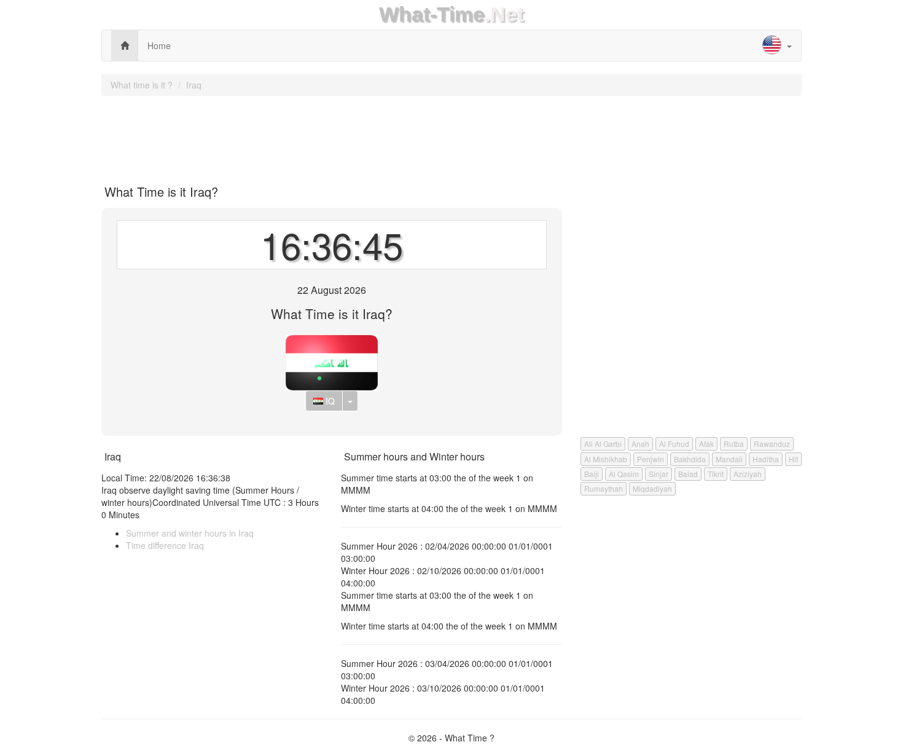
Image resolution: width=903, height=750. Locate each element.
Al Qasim (624, 473)
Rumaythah (603, 488)
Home (159, 45)
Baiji (591, 473)
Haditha (765, 459)
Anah (640, 443)
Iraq (193, 85)
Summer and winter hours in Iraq (190, 533)
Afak (706, 443)
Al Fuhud (674, 443)
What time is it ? (142, 85)
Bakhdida (690, 459)
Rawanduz (772, 443)
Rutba (734, 443)
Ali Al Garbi (603, 443)
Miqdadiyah (652, 488)
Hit (793, 459)
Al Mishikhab (605, 459)
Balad (688, 473)
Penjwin (650, 459)
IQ (329, 401)
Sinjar (658, 473)
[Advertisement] (451, 136)
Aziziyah (747, 473)
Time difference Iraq (165, 545)
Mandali (729, 459)
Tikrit (716, 473)
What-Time (432, 14)
